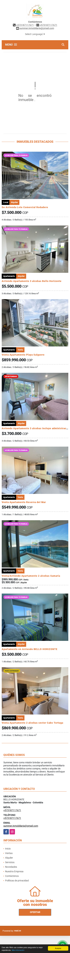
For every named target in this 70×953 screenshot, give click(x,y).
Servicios (9, 862)
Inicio (8, 848)
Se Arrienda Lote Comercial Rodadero (25, 207)
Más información (18, 950)
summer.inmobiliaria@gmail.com (20, 825)
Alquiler (9, 857)
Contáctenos (12, 876)
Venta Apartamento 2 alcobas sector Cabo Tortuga (32, 722)
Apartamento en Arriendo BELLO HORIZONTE (29, 649)
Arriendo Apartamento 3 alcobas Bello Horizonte (32, 281)
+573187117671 (25, 25)
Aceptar (58, 948)
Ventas (9, 853)
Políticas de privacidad (17, 880)
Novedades (11, 867)
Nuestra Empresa (14, 871)
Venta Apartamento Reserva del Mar (24, 502)
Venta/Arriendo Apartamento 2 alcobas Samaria (31, 575)
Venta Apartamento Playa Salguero (23, 354)
